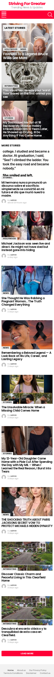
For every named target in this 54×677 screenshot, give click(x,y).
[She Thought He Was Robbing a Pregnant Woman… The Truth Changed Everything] (27, 280)
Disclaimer (31, 673)
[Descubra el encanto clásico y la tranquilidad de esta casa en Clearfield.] (27, 610)
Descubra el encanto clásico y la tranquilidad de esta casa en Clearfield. (24, 632)
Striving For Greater (27, 3)
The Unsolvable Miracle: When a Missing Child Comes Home (23, 408)
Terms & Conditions (13, 673)
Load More (27, 653)
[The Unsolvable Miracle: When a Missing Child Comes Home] (27, 389)
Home (11, 670)
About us (21, 670)
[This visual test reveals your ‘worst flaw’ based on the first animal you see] (27, 81)
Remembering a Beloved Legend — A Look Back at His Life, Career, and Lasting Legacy (26, 356)
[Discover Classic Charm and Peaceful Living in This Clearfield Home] (27, 556)
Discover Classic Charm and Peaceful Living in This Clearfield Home (23, 577)
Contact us (45, 673)
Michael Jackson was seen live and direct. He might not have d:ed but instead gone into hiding (26, 246)
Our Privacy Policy (37, 670)
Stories (8, 118)
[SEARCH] (50, 15)
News (23, 49)
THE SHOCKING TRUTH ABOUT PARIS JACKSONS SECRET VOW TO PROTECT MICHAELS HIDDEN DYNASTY (27, 523)
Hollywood (10, 49)
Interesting (11, 85)
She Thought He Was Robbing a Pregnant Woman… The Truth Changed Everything (23, 301)
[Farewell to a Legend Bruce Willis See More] (27, 42)
